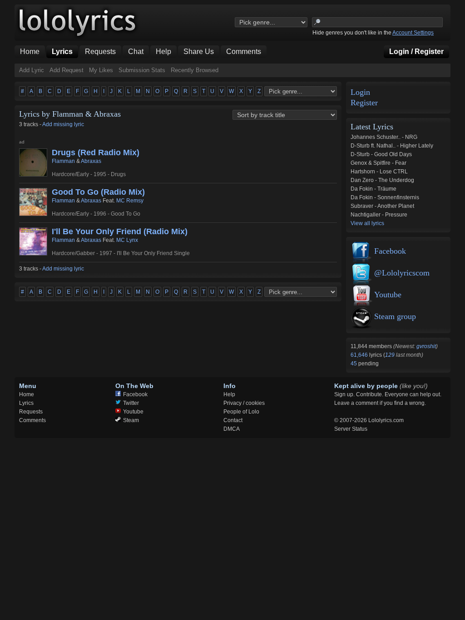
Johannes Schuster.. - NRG (384, 137)
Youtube (387, 294)
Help (229, 394)
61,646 (360, 355)
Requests (31, 411)
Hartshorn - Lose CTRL (379, 171)
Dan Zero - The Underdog (382, 180)
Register (364, 102)
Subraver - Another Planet (382, 206)
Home (26, 394)
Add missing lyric (63, 124)
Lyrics (26, 403)
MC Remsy (129, 200)
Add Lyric (31, 70)
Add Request (66, 70)
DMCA (231, 429)
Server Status (350, 429)
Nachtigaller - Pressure (379, 215)
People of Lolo (241, 411)
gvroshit (426, 346)
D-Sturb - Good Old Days (381, 154)
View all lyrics (367, 223)
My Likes (101, 70)
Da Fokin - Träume (373, 189)
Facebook (390, 251)
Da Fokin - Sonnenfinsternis (385, 197)
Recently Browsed (194, 70)
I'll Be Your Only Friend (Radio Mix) (120, 231)
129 (390, 355)
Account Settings (413, 33)
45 (354, 363)
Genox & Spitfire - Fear (378, 163)
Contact (232, 420)
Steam (131, 420)
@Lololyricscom (402, 272)
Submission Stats (142, 70)
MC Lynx (127, 240)
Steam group (395, 316)
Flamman (63, 161)
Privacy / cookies (244, 403)
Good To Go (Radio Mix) (98, 192)
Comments (32, 420)
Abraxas (91, 161)
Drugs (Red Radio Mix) (95, 152)
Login (360, 92)
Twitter (131, 403)
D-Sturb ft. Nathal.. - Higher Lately (392, 146)
